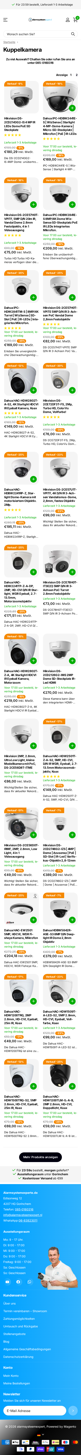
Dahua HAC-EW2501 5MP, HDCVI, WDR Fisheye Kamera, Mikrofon (21, 934)
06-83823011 (28, 1220)
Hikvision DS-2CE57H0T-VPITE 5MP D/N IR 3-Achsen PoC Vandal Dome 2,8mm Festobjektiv (60, 313)
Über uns (9, 1303)
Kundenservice (14, 1295)
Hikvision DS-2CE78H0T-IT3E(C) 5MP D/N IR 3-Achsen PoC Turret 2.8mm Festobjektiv (60, 588)
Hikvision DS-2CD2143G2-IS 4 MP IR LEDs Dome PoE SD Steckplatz (19, 124)
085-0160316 (24, 1209)
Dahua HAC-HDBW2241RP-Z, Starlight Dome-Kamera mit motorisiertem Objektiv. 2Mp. (20, 497)
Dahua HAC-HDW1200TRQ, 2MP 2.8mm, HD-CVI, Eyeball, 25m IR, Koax (21, 1017)
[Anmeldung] (68, 20)
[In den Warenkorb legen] (72, 108)
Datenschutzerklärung (18, 1356)
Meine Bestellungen (16, 1383)
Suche (73, 33)
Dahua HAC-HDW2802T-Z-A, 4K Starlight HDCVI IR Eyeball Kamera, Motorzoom (21, 676)
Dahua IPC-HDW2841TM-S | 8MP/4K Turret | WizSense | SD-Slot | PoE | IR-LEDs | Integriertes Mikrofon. (21, 315)
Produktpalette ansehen (5, 20)
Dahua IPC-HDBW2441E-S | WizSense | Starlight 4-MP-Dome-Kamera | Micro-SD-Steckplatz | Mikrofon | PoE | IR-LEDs (60, 126)
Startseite (9, 42)
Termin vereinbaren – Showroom (25, 1311)
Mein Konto (10, 1375)
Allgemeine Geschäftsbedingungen (27, 1349)
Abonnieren (73, 1410)
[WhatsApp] (29, 1282)
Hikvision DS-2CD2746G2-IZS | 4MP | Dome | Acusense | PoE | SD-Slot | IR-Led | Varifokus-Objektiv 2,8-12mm (59, 852)
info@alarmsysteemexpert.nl (22, 1215)
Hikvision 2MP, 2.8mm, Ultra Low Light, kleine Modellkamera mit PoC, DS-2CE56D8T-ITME (20, 761)
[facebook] (18, 1282)
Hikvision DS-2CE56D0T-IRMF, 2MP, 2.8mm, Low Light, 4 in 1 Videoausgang (21, 850)
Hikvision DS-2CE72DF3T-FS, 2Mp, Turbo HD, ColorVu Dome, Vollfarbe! (58, 406)
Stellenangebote (14, 1334)
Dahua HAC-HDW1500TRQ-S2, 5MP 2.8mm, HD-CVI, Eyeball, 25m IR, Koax (21, 1102)
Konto (7, 1367)
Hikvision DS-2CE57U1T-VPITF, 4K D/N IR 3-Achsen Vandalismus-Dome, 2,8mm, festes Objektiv (60, 495)
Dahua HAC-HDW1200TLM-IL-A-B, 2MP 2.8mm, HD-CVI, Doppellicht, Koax (58, 1102)
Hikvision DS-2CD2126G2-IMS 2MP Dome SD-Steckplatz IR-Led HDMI (59, 676)
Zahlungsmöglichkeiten (19, 1318)
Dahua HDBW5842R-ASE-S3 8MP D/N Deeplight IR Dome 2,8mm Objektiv (59, 935)
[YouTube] (7, 1282)
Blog (6, 1341)
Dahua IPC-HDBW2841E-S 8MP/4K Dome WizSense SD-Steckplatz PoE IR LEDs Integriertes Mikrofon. (60, 222)
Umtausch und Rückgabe (20, 1326)
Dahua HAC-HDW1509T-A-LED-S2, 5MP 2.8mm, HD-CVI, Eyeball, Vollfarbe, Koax (59, 1017)
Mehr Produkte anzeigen (40, 1157)
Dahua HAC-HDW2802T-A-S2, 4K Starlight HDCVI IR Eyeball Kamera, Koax (21, 404)
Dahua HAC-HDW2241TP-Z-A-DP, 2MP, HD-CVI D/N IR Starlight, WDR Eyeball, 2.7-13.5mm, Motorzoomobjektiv (21, 592)
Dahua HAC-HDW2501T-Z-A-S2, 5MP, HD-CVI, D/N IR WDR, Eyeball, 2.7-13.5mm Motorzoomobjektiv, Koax (60, 763)
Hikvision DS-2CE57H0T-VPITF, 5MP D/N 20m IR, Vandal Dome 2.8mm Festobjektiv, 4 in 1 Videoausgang (21, 222)
